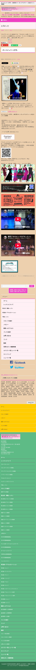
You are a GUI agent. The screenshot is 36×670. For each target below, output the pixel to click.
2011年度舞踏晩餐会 (6, 557)
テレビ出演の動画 (5, 640)
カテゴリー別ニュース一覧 (11, 350)
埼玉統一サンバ (4, 575)
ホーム (5, 300)
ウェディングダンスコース (7, 481)
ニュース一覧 (7, 357)
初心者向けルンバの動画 (7, 509)
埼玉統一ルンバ (4, 568)
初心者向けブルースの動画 (7, 498)
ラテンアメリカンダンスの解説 (8, 471)
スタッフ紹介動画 (5, 633)
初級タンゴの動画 (5, 516)
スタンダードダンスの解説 (7, 467)
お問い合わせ (7, 335)
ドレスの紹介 (7, 332)
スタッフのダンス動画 (6, 637)
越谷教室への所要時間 (6, 613)
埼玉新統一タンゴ (5, 602)
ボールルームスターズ (6, 550)
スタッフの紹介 (8, 321)
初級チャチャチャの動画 (7, 526)
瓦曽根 (9, 111)
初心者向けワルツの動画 (7, 502)
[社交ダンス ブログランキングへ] (4, 43)
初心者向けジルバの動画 (7, 505)
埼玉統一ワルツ (4, 581)
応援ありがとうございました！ (9, 276)
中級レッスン (5, 316)
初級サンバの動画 (5, 530)
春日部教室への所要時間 (7, 609)
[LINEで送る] (15, 63)
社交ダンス (14, 111)
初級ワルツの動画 (5, 512)
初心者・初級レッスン (7, 308)
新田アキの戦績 (4, 492)
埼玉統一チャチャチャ (6, 571)
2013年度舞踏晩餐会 (6, 547)
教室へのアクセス (8, 328)
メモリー (6, 324)
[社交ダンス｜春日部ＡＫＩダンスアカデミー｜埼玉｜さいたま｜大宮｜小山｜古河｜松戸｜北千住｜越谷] (18, 9)
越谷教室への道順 (5, 616)
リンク (5, 339)
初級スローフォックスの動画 (8, 519)
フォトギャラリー (5, 561)
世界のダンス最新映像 (10, 346)
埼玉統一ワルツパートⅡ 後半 (8, 595)
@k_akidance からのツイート (9, 374)
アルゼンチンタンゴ (5, 478)
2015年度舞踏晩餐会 (6, 537)
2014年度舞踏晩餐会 (6, 540)
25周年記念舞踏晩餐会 (6, 554)
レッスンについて (8, 304)
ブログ (11, 30)
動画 (5, 343)
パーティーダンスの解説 (7, 474)
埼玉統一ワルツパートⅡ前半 (8, 592)
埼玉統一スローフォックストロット (9, 588)
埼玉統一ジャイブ (5, 578)
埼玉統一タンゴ (4, 585)
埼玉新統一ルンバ (5, 599)
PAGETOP (31, 402)
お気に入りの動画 (5, 644)
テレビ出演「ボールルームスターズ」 (10, 543)
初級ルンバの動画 (5, 523)
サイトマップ (7, 354)
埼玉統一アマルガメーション (9, 312)
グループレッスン (5, 464)
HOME (2, 30)
